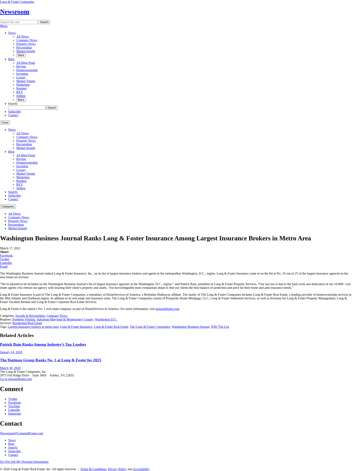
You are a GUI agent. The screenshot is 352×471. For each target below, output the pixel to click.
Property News (26, 44)
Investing (22, 73)
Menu (4, 26)
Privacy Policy (117, 469)
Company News (26, 40)
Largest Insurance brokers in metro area (33, 326)
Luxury (21, 77)
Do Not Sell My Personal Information (24, 461)
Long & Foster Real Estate (111, 326)
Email (4, 266)
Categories (8, 206)
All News (22, 36)
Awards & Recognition (30, 315)
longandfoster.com (167, 309)
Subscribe (14, 111)
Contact (13, 115)
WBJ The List (220, 326)
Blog (11, 59)
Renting (21, 88)
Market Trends (25, 81)
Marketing (23, 84)
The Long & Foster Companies (150, 326)
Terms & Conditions (93, 469)
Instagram (14, 413)
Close (5, 122)
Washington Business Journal (190, 326)
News (12, 33)
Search (44, 22)
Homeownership (27, 70)
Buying (21, 66)
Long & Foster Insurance (76, 326)
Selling (20, 95)
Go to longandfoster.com (16, 379)
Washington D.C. (106, 319)
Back (21, 55)
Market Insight (25, 51)
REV (19, 92)
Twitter (4, 259)
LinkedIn (6, 263)
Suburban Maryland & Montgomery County (65, 319)
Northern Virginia (23, 319)
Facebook (6, 255)
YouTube (14, 406)
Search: (13, 192)
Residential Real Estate (27, 323)
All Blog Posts (25, 62)
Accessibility (141, 469)
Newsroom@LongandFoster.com (21, 433)
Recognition (24, 47)
